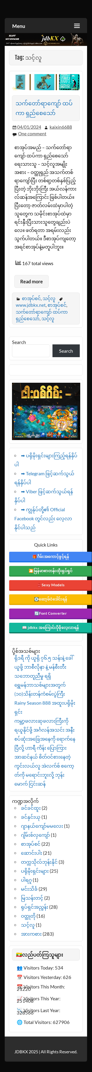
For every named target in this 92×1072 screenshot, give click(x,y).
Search (19, 342)
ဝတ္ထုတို (28, 916)
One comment (32, 133)
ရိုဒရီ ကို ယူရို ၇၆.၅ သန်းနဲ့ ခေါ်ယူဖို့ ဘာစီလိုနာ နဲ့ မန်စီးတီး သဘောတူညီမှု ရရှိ (43, 667)
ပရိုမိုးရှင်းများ (35, 871)
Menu (18, 26)
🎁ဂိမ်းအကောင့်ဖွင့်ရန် (50, 556)
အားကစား (31, 934)
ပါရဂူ (26, 880)
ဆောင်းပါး (31, 853)
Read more (31, 281)
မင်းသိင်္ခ (29, 889)
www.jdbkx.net (31, 305)
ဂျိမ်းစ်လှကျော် (35, 835)
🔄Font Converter (50, 613)
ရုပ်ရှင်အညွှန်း (34, 907)
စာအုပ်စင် (31, 298)
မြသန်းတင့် (32, 898)
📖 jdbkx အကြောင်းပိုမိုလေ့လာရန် (50, 627)
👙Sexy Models (50, 585)
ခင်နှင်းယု (30, 817)
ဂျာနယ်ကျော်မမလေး (42, 826)
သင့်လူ (49, 298)
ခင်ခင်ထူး (31, 808)
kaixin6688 (61, 127)
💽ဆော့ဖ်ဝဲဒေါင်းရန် (50, 599)
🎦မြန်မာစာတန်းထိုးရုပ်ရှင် (50, 570)
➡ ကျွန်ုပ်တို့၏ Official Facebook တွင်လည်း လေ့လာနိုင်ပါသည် (43, 518)
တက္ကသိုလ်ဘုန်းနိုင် (39, 862)
